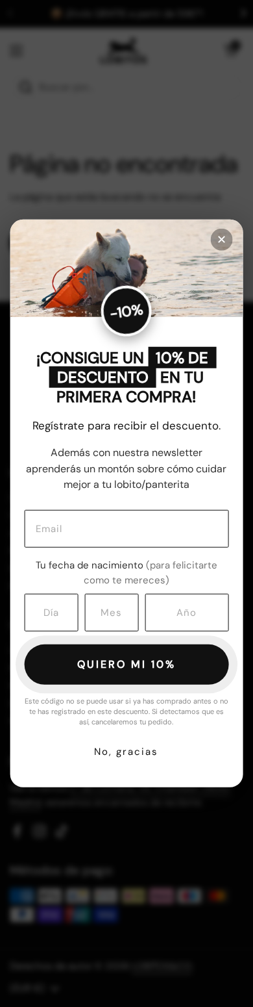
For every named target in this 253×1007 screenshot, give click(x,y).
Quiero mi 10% (126, 664)
